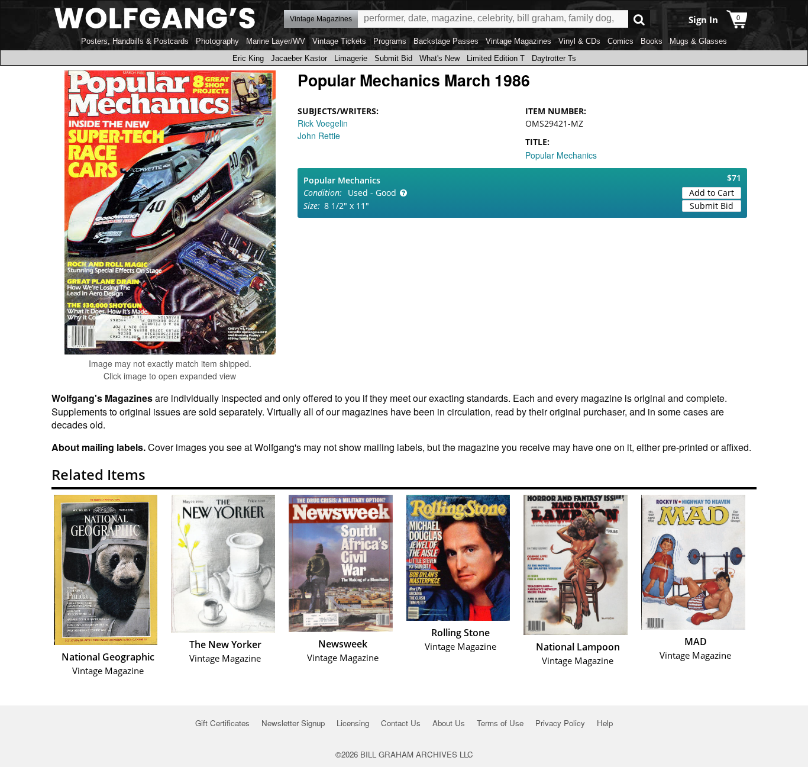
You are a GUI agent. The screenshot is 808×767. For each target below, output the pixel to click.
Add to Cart (711, 192)
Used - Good (372, 192)
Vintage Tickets (339, 41)
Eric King (248, 58)
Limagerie (350, 58)
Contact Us (401, 723)
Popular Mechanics (561, 155)
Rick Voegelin (323, 123)
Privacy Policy (560, 723)
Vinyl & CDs (579, 41)
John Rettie (319, 135)
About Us (448, 723)
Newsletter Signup (293, 723)
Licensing (353, 723)
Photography (217, 41)
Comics (620, 41)
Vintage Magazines (518, 41)
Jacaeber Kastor (299, 58)
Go (639, 19)
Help (605, 723)
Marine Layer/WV (275, 41)
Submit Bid (393, 58)
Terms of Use (500, 723)
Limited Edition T (496, 58)
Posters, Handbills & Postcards (135, 41)
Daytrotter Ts (554, 58)
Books (651, 41)
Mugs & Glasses (698, 41)
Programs (389, 41)
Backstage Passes (446, 41)
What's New (439, 58)
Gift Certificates (222, 723)
